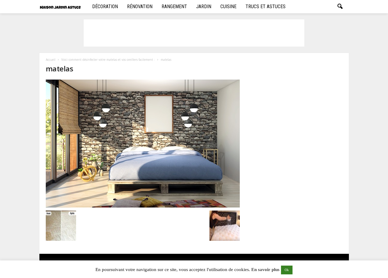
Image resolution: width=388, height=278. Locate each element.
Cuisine (228, 6)
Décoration (105, 6)
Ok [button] (287, 270)
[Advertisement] (194, 33)
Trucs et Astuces (266, 6)
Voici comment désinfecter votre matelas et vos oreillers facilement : (108, 59)
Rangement (174, 6)
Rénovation (139, 6)
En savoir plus (265, 269)
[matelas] (143, 144)
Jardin (203, 6)
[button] (339, 6)
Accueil (50, 59)
